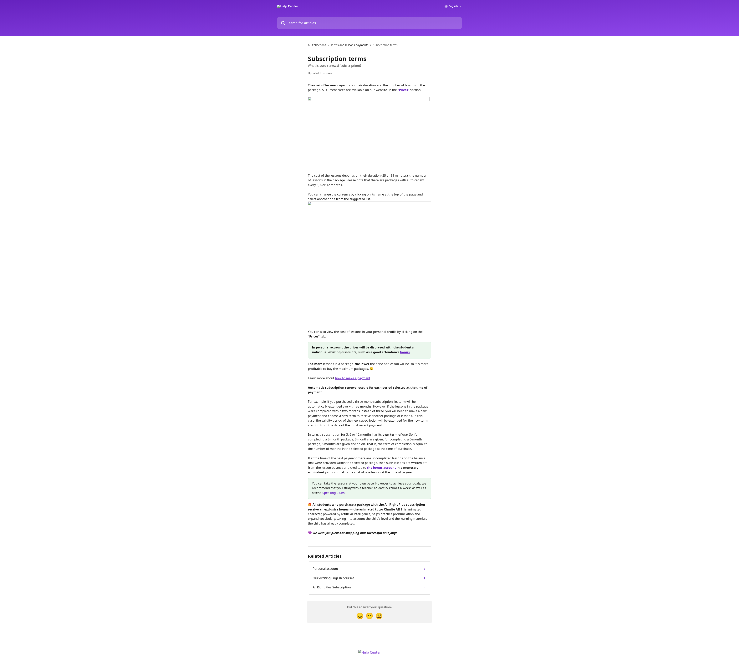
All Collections (317, 45)
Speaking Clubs (333, 493)
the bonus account (381, 467)
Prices (403, 90)
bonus (405, 352)
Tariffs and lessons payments (349, 45)
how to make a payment (352, 378)
